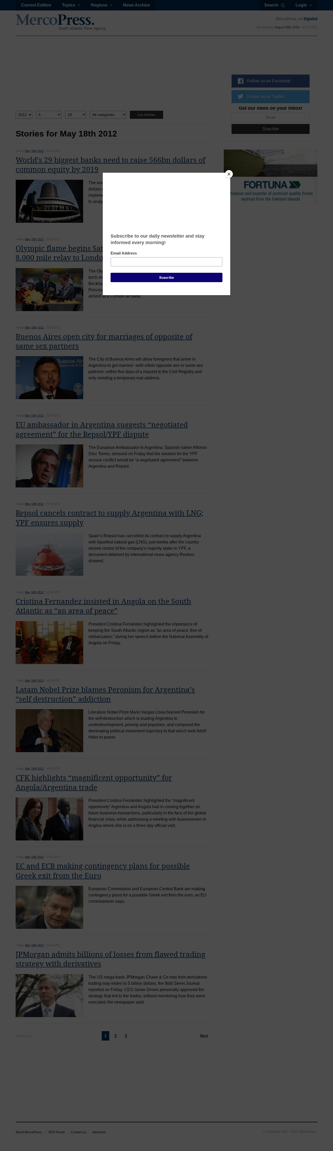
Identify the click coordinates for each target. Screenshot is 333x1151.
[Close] (229, 174)
